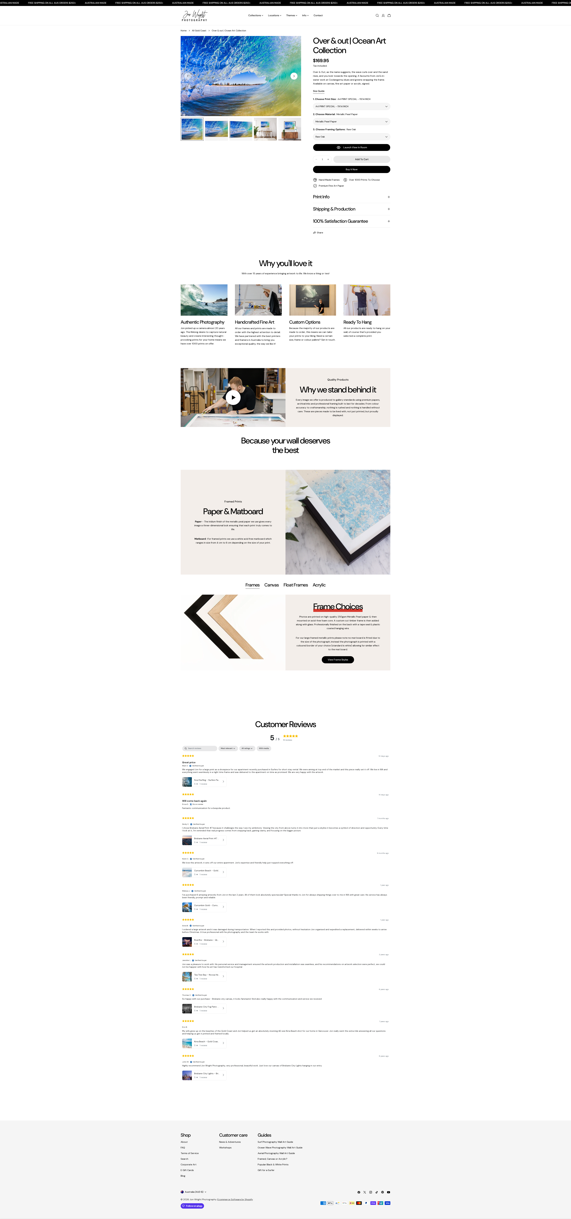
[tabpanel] (285, 632)
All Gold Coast (199, 30)
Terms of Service (190, 1153)
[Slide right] (294, 76)
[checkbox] (264, 748)
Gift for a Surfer (266, 1170)
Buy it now (351, 169)
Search (184, 1158)
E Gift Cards (187, 1170)
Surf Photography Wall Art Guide (275, 1141)
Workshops (225, 1147)
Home (184, 30)
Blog (183, 1175)
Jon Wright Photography (203, 1199)
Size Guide (318, 91)
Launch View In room (355, 147)
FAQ (183, 1147)
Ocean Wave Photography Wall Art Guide (280, 1147)
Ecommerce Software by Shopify (235, 1199)
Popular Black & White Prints (273, 1164)
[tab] (253, 585)
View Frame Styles (338, 659)
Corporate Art (188, 1164)
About (184, 1141)
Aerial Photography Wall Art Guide (276, 1153)
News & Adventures (230, 1141)
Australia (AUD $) (194, 1191)
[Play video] (233, 397)
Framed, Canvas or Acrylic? (272, 1158)
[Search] (377, 15)
